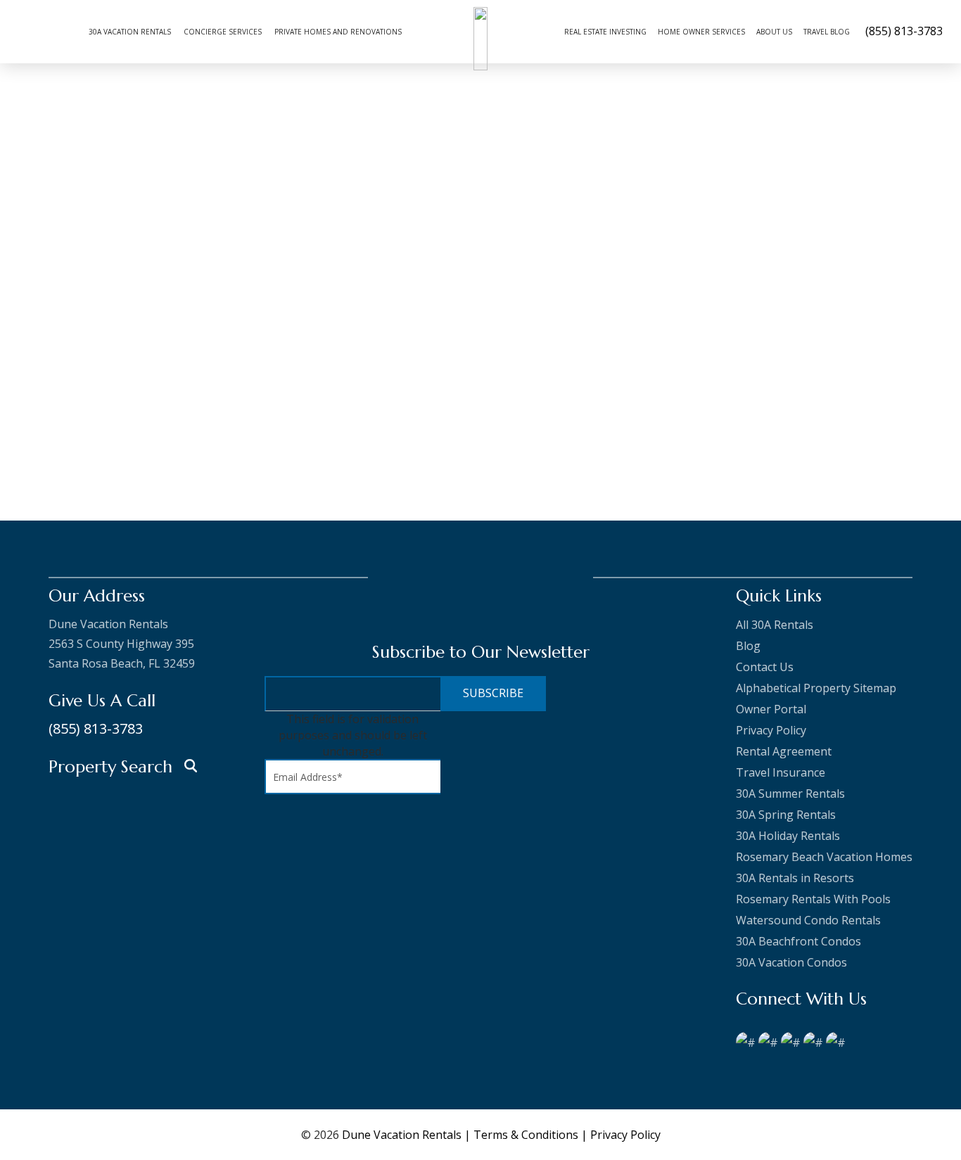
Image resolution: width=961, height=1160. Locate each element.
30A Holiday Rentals (788, 835)
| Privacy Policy (621, 1134)
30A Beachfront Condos (798, 941)
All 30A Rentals (774, 624)
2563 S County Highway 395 (121, 643)
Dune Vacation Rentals (402, 1134)
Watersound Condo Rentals (808, 920)
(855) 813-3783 (96, 728)
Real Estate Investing (605, 32)
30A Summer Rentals (790, 793)
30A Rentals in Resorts (795, 878)
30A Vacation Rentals (130, 32)
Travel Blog (826, 32)
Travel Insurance (780, 772)
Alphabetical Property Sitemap (816, 688)
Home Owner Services (701, 32)
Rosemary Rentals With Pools (813, 899)
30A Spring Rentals (786, 814)
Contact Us (765, 667)
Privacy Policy (771, 730)
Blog (748, 646)
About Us (774, 32)
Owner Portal (771, 709)
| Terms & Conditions (522, 1134)
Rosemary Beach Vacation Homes (824, 857)
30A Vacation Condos (791, 962)
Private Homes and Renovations (338, 32)
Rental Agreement (784, 751)
